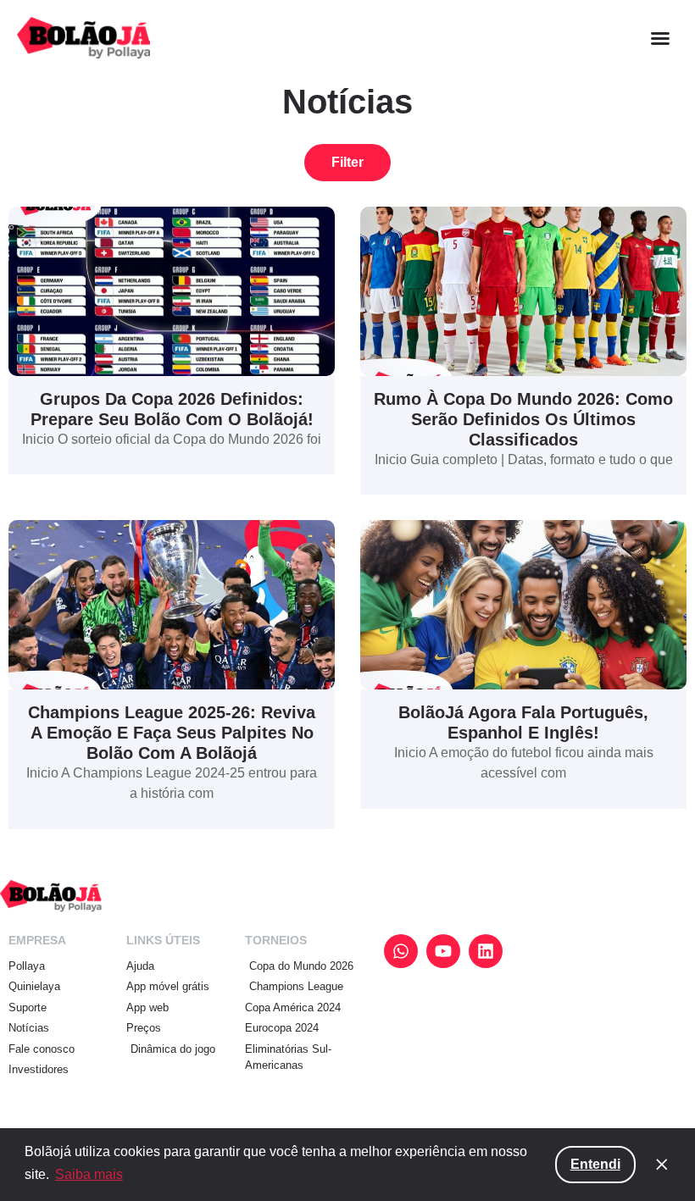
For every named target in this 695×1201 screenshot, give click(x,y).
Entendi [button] (595, 1164)
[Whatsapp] (401, 951)
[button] (660, 38)
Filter (347, 162)
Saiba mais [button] (89, 1174)
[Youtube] (443, 951)
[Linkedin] (486, 951)
